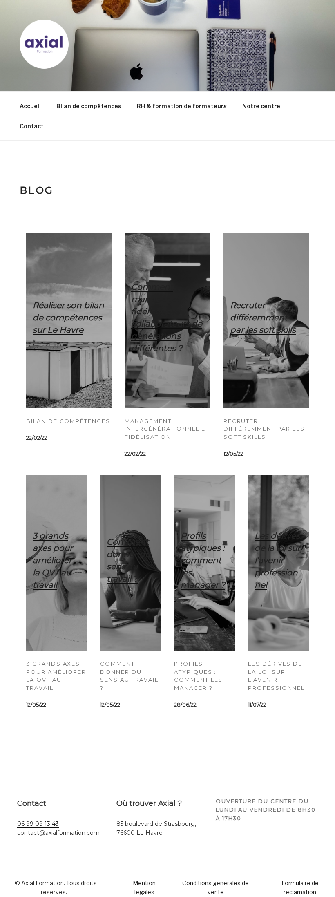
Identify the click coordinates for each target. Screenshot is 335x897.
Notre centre (261, 106)
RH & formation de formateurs (182, 106)
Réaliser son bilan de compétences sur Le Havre (68, 317)
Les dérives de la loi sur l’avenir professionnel (277, 560)
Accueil (30, 106)
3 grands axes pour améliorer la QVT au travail (53, 560)
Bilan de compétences (88, 106)
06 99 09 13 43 (38, 824)
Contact (32, 126)
